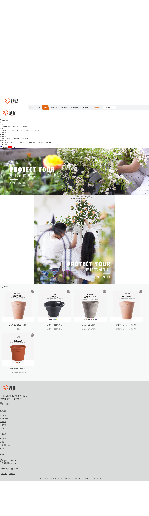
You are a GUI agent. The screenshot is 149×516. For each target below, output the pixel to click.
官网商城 (53, 107)
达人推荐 (23, 126)
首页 (31, 107)
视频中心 (16, 138)
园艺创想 (74, 107)
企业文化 (3, 422)
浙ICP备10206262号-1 (75, 479)
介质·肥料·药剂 (37, 130)
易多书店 (19, 130)
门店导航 (4, 474)
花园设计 (12, 142)
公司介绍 (3, 415)
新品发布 (15, 126)
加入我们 (40, 142)
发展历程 (3, 425)
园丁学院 (4, 142)
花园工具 (27, 130)
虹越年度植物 (5, 126)
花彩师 (11, 130)
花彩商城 (3, 438)
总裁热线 (48, 142)
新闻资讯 (64, 107)
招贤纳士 (3, 428)
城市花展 (31, 142)
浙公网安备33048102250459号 (94, 479)
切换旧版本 (96, 107)
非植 (45, 107)
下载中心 (24, 138)
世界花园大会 (21, 142)
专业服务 (84, 107)
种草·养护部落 (5, 138)
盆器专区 (4, 130)
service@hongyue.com (10, 469)
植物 (38, 107)
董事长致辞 (4, 418)
